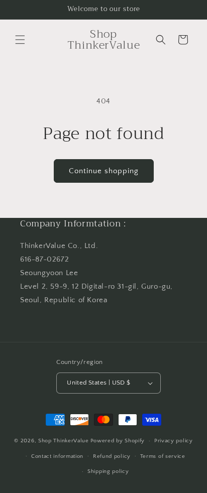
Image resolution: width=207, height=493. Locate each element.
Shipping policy (108, 471)
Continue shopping (104, 171)
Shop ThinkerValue (63, 441)
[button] (20, 40)
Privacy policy (173, 441)
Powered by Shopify (117, 441)
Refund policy (112, 456)
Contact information (57, 456)
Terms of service (162, 456)
